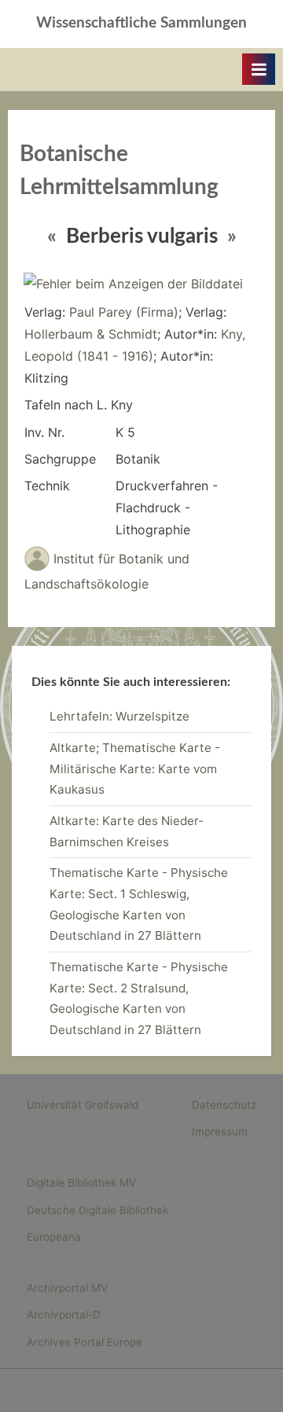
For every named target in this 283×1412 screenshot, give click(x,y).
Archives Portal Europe (84, 1342)
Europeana (54, 1236)
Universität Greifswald (82, 1104)
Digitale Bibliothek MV (81, 1182)
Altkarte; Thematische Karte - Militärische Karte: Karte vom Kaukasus (135, 768)
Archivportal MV (67, 1288)
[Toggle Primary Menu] (258, 69)
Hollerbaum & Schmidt (90, 334)
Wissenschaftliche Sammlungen (141, 23)
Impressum (220, 1131)
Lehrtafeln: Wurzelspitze (119, 716)
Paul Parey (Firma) (123, 312)
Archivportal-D (64, 1314)
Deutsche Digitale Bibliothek (97, 1210)
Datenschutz (224, 1104)
